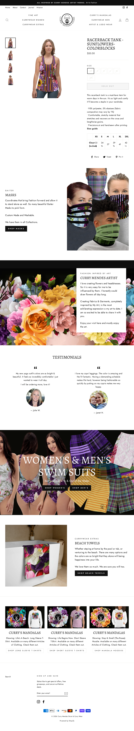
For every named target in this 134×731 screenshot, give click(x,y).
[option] (67, 2)
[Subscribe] (66, 693)
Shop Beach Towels (91, 573)
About (15, 7)
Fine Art (33, 15)
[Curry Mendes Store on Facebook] (43, 701)
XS (91, 70)
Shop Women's (55, 488)
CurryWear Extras (33, 24)
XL (117, 70)
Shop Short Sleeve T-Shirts (67, 650)
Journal (31, 7)
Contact (23, 7)
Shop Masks (16, 228)
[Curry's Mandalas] (24, 617)
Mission (40, 7)
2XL (91, 77)
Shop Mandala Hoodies (109, 650)
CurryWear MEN (101, 20)
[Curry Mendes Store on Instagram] (38, 701)
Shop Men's (80, 488)
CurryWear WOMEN (33, 20)
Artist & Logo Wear (100, 24)
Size (89, 66)
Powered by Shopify (67, 721)
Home (7, 7)
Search (8, 676)
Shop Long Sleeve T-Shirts (24, 650)
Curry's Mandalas (100, 15)
